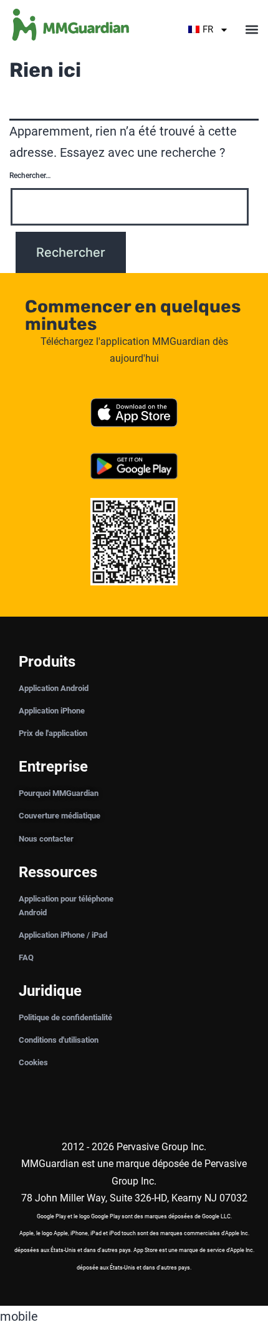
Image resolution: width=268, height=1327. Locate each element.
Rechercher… (29, 175)
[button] (251, 29)
